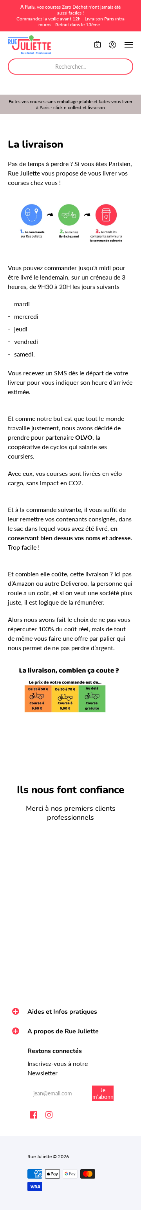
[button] (97, 44)
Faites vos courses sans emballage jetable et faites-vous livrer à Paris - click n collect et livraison (70, 104)
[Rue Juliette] (29, 44)
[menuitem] (97, 44)
